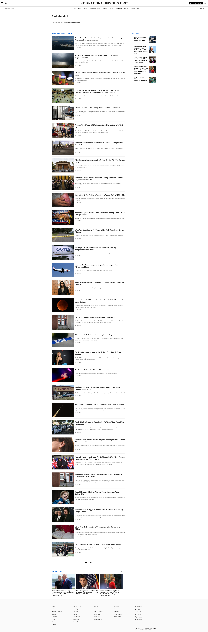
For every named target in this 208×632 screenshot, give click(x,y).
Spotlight (75, 614)
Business (105, 8)
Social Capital (76, 609)
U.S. (75, 8)
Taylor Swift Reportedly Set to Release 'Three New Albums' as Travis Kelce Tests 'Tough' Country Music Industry (141, 70)
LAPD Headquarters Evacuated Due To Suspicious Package (98, 544)
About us (96, 606)
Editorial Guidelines (74, 22)
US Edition (201, 8)
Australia (116, 606)
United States (117, 616)
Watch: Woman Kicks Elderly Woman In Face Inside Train (97, 108)
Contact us (96, 609)
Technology (119, 8)
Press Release (76, 616)
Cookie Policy (97, 616)
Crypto (111, 8)
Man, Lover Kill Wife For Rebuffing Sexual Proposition (96, 335)
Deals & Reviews (135, 8)
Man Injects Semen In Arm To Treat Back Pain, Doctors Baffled (99, 405)
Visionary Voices (77, 606)
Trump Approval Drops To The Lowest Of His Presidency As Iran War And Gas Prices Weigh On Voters (141, 50)
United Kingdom (118, 614)
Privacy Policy (97, 614)
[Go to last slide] (122, 572)
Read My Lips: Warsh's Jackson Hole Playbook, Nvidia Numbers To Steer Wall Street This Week (87, 592)
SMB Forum (75, 611)
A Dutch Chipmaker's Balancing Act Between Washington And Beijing (140, 79)
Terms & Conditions (98, 611)
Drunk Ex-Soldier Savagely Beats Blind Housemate (94, 317)
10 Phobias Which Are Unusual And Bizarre (92, 370)
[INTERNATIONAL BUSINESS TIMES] (104, 3)
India (115, 609)
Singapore (116, 611)
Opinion (126, 8)
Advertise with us (98, 619)
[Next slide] (124, 572)
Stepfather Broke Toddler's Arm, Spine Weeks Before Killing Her (100, 195)
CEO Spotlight (76, 619)
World (79, 8)
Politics (85, 8)
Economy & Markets (95, 8)
